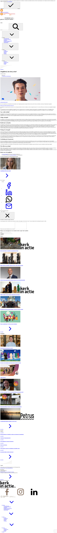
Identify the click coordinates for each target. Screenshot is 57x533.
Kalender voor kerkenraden (8, 508)
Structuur (5, 530)
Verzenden (2, 234)
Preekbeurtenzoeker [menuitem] (6, 41)
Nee (3, 211)
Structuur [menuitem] (5, 63)
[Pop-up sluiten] (7, 215)
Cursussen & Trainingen (7, 506)
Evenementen (6, 518)
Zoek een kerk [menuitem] (6, 42)
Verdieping (1, 69)
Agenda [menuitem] (5, 50)
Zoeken (3, 531)
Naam (1, 232)
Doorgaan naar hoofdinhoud (4, 12)
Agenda (5, 517)
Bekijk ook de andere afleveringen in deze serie (7, 105)
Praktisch (3, 37)
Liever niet (2, 8)
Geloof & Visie (6, 529)
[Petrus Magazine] (15, 487)
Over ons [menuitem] (5, 61)
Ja (1, 211)
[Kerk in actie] (7, 487)
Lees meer (1, 331)
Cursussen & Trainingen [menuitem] (7, 39)
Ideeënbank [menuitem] (5, 40)
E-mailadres (2, 233)
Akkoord (19, 8)
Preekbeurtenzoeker (6, 509)
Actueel (3, 49)
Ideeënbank (5, 507)
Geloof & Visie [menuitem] (6, 62)
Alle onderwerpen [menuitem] (6, 38)
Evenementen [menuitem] (6, 51)
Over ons (3, 60)
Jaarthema (5, 519)
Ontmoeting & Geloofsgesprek (6, 76)
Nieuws (5, 520)
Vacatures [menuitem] (5, 53)
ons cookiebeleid (9, 1)
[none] (29, 37)
